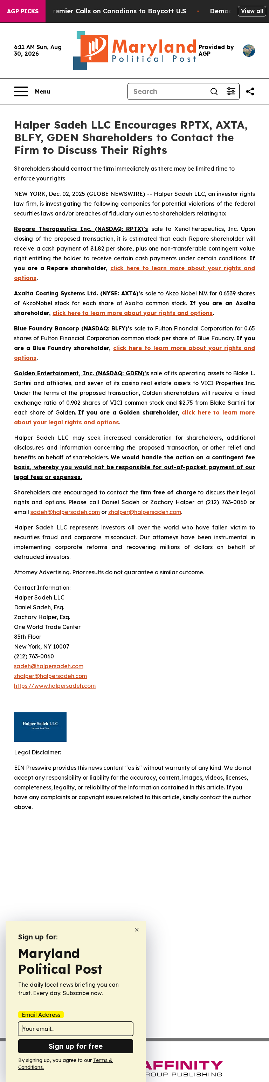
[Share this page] (250, 91)
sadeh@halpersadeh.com (65, 511)
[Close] (136, 929)
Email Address (41, 1014)
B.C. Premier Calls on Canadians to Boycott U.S (110, 11)
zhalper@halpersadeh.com (144, 511)
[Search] (214, 91)
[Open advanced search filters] (230, 91)
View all (252, 10)
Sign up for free (76, 1046)
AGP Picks (23, 11)
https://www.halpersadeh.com (55, 685)
